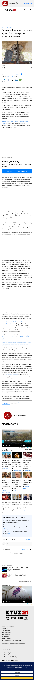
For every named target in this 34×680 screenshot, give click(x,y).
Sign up (29, 539)
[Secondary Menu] (4, 9)
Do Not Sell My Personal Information (11, 640)
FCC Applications (6, 632)
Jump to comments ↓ (7, 408)
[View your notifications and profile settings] (30, 549)
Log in (25, 539)
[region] (17, 561)
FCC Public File (6, 634)
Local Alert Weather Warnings (9, 657)
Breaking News (6, 649)
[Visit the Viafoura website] (28, 581)
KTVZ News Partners (8, 74)
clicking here (6, 529)
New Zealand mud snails (11, 374)
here (9, 533)
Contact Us (5, 628)
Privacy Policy (5, 636)
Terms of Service (6, 638)
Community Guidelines (8, 626)
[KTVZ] (11, 10)
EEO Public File (6, 630)
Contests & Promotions (8, 651)
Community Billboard (18, 402)
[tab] (6, 549)
